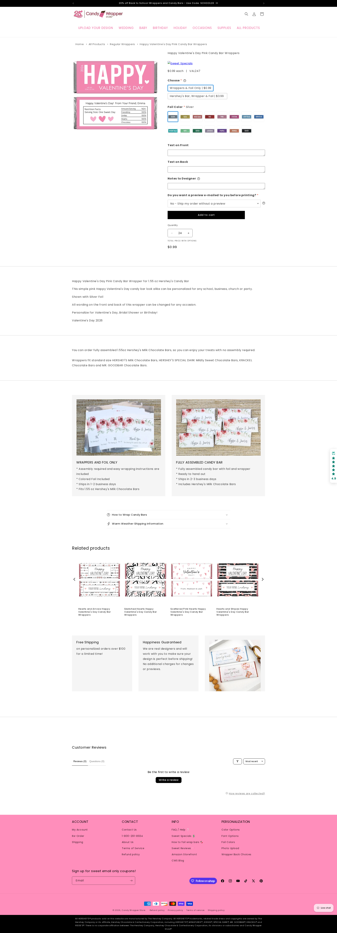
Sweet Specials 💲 (183, 836)
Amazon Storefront (184, 854)
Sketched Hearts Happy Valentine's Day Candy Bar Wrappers (140, 612)
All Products (97, 44)
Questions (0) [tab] (96, 761)
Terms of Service (133, 848)
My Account (80, 829)
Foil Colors (228, 842)
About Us (128, 842)
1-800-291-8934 (132, 836)
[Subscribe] (131, 881)
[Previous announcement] (73, 3)
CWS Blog (178, 860)
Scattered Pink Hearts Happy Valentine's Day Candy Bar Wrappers (188, 612)
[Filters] (237, 761)
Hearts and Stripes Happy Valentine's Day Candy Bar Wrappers (232, 612)
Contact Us (129, 829)
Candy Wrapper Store (133, 910)
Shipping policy (216, 910)
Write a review (169, 780)
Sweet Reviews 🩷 (183, 848)
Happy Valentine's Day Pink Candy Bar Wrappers (173, 44)
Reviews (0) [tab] (80, 761)
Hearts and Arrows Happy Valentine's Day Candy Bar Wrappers (94, 612)
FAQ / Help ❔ (180, 829)
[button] (246, 14)
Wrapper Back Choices (236, 854)
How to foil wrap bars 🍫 (187, 842)
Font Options (230, 836)
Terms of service (195, 910)
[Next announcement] (264, 3)
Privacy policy (175, 910)
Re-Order (78, 836)
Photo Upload (230, 848)
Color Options (231, 829)
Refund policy (131, 854)
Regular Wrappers (122, 44)
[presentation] (74, 579)
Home (79, 44)
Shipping (77, 842)
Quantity (173, 225)
